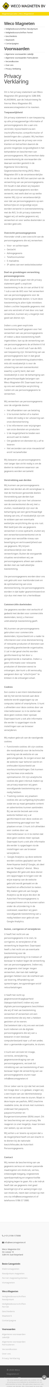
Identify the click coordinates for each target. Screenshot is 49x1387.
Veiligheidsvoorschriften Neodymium (21, 29)
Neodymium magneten (13, 1273)
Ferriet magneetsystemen (14, 1278)
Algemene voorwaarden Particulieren (21, 57)
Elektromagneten (10, 1268)
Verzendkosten (12, 61)
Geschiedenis (11, 36)
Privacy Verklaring (13, 68)
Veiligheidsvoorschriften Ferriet (19, 32)
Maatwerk (9, 40)
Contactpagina (12, 43)
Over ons (9, 65)
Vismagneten (8, 1282)
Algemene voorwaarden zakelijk (19, 54)
